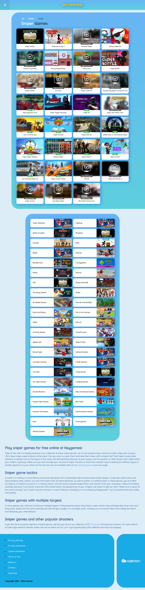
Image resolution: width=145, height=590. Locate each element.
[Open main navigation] (5, 5)
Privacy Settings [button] (15, 540)
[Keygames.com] (22, 18)
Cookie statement (16, 551)
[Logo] (72, 5)
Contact (11, 567)
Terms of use (14, 556)
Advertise (12, 573)
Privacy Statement (16, 545)
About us (12, 562)
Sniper (41, 18)
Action (31, 18)
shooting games (85, 465)
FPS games (95, 524)
